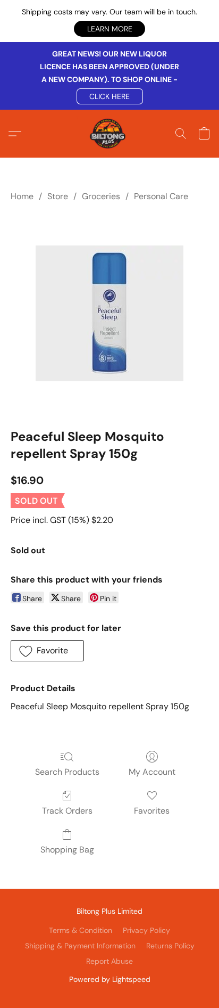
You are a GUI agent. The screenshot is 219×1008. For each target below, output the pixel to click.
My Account (152, 771)
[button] (109, 29)
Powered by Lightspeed (109, 979)
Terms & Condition (80, 930)
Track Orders (67, 810)
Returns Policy (170, 945)
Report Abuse (109, 961)
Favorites (152, 810)
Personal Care (161, 196)
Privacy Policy (146, 930)
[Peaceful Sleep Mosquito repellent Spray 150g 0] (109, 313)
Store (57, 196)
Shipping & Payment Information (80, 945)
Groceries (101, 196)
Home (22, 196)
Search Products (67, 771)
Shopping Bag (67, 849)
